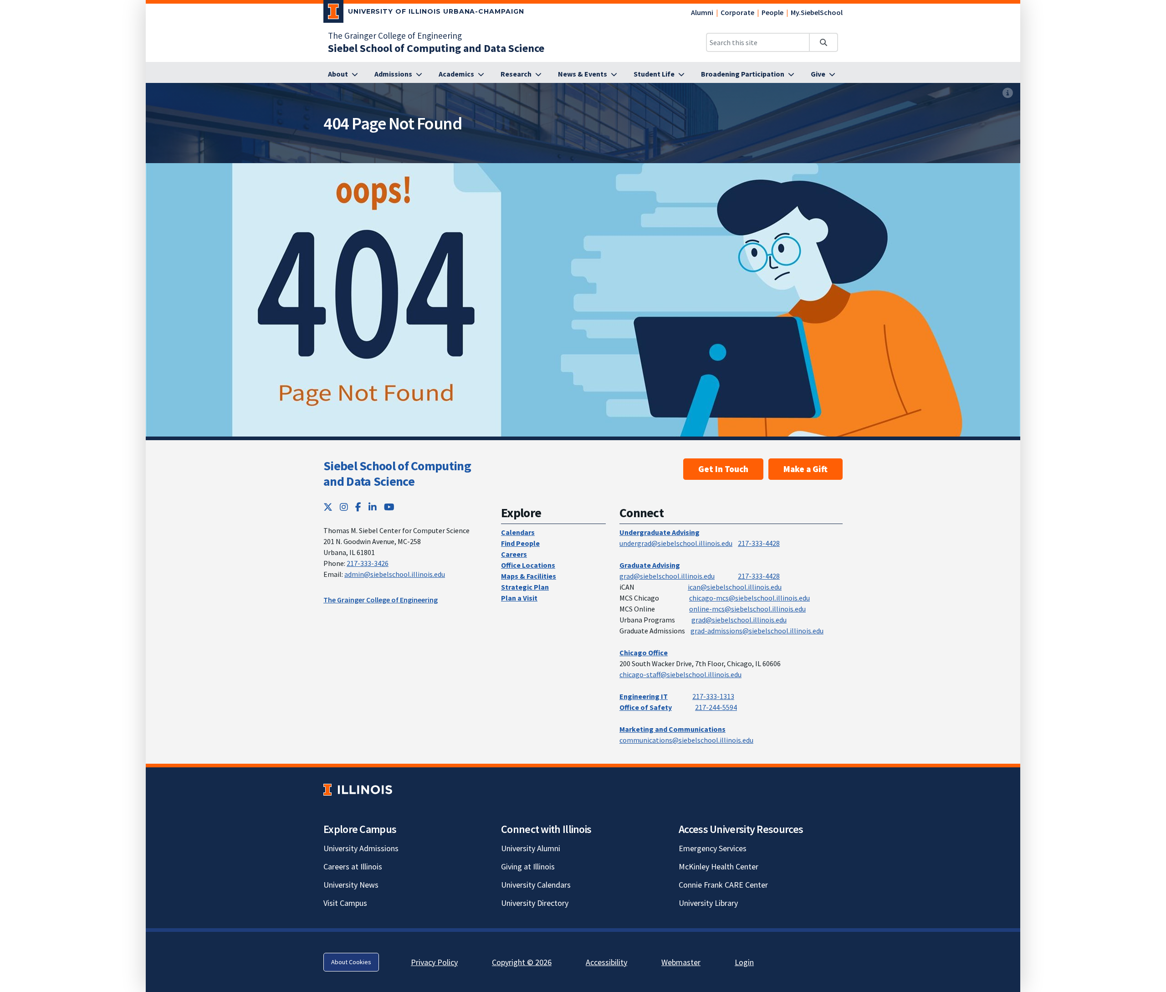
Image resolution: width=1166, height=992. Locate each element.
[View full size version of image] (1007, 92)
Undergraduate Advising (659, 532)
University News (350, 884)
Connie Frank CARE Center (723, 884)
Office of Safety (645, 707)
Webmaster (681, 962)
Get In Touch (723, 468)
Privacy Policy (434, 962)
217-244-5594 (716, 707)
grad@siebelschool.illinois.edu (667, 576)
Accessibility (606, 962)
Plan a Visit (519, 597)
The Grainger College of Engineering (395, 35)
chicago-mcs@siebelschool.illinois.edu (749, 597)
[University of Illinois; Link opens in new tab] (357, 789)
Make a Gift (805, 468)
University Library (708, 903)
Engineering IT (643, 696)
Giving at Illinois (528, 866)
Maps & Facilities (528, 576)
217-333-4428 (759, 543)
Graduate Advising (649, 565)
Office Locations (528, 565)
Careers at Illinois (352, 866)
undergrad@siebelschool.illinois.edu (675, 543)
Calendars (518, 532)
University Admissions (361, 848)
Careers (514, 554)
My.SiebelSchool (817, 12)
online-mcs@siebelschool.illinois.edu (747, 608)
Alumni (702, 12)
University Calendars (536, 884)
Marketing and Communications (672, 729)
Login (744, 962)
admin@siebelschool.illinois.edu (394, 574)
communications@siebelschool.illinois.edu (686, 740)
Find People (520, 543)
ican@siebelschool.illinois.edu (735, 586)
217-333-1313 (713, 696)
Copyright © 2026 (522, 962)
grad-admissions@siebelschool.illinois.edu (756, 630)
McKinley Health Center (718, 866)
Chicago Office (643, 652)
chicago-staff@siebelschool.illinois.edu (680, 674)
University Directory (534, 903)
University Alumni (530, 848)
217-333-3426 (368, 563)
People (772, 12)
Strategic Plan (525, 586)
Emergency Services (713, 848)
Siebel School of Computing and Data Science (397, 473)
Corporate (737, 12)
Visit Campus (345, 903)
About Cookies (351, 962)
